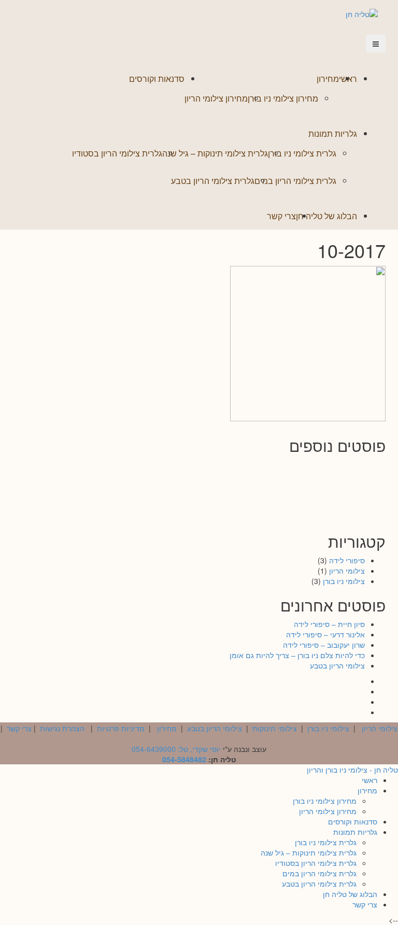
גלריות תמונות (332, 133)
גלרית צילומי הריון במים (295, 181)
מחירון (328, 78)
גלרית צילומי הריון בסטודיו (117, 153)
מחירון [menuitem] (367, 790)
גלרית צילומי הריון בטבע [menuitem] (319, 883)
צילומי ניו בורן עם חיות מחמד (195, 504)
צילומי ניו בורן (344, 581)
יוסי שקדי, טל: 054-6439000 (176, 749)
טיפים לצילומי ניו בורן (322, 518)
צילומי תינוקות (274, 728)
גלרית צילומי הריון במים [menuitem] (319, 873)
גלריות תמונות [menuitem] (355, 832)
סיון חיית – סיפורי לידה (322, 468)
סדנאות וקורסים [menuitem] (352, 821)
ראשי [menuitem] (369, 780)
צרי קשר (281, 216)
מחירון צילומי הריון (216, 98)
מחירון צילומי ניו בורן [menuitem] (325, 800)
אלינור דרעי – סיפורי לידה (195, 468)
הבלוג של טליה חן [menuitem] (350, 894)
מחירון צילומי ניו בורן (283, 98)
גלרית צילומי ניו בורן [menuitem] (326, 842)
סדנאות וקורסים (156, 78)
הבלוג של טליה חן (326, 216)
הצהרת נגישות (62, 728)
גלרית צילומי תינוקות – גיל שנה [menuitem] (309, 852)
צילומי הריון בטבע (322, 504)
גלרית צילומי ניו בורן (302, 153)
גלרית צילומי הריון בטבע (212, 181)
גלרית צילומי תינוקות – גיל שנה (215, 153)
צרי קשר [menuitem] (364, 904)
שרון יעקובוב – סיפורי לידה (322, 481)
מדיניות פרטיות (121, 728)
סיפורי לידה (347, 560)
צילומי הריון (347, 570)
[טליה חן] (362, 13)
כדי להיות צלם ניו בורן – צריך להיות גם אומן (195, 486)
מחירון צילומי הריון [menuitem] (328, 811)
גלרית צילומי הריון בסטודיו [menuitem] (316, 863)
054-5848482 (184, 759)
